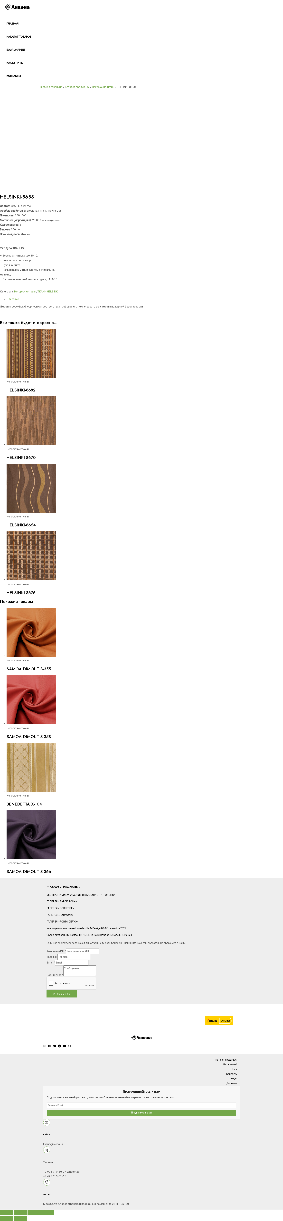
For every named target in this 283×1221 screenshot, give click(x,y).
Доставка (231, 1083)
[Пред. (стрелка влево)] (6, 1218)
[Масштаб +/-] (6, 1212)
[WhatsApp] (44, 1046)
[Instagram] (49, 1046)
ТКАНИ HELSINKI (48, 291)
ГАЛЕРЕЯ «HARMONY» (60, 914)
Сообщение (55, 974)
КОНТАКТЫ (14, 75)
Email (51, 962)
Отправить (61, 993)
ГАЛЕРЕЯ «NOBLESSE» (60, 908)
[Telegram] (59, 1046)
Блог (234, 1069)
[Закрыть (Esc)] (47, 1212)
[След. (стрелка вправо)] (20, 1218)
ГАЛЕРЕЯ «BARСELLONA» (62, 901)
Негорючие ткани (103, 87)
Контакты (231, 1073)
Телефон (52, 956)
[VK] (54, 1046)
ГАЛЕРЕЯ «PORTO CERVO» (62, 921)
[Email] (69, 1046)
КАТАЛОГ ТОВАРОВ (19, 36)
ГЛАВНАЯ (13, 23)
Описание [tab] (13, 299)
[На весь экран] (20, 1212)
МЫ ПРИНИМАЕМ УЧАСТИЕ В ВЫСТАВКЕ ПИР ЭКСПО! (81, 895)
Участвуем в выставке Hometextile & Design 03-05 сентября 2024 (86, 928)
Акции (233, 1078)
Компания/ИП (56, 951)
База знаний (16, 49)
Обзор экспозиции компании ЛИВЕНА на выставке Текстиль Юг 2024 (89, 935)
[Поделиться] (34, 1212)
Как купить (15, 62)
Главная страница (51, 87)
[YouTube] (64, 1046)
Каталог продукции (77, 87)
